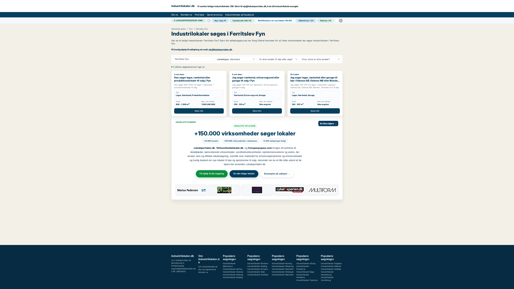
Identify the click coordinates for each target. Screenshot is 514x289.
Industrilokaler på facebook (239, 14)
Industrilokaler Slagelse (331, 263)
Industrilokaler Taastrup (307, 280)
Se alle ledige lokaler (244, 173)
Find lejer (199, 14)
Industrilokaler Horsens (257, 269)
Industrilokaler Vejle (256, 272)
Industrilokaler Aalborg (233, 274)
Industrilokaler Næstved (283, 274)
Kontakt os (186, 14)
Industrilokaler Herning (282, 263)
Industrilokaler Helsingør (283, 272)
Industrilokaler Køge (305, 272)
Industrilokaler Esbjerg (233, 277)
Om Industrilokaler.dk (208, 266)
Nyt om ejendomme (207, 269)
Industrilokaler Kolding (257, 266)
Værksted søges (178, 29)
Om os (174, 14)
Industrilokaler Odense (233, 272)
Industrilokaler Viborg (305, 263)
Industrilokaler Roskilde (257, 274)
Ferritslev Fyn (202, 29)
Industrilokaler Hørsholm (283, 269)
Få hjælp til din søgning (212, 173)
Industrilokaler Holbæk (331, 269)
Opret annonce (215, 14)
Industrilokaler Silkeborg (283, 266)
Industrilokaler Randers (257, 263)
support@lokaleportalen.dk (183, 268)
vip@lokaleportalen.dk (220, 49)
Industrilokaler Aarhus (232, 269)
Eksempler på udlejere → (277, 174)
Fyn (191, 29)
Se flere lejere (328, 123)
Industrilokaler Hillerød (331, 266)
